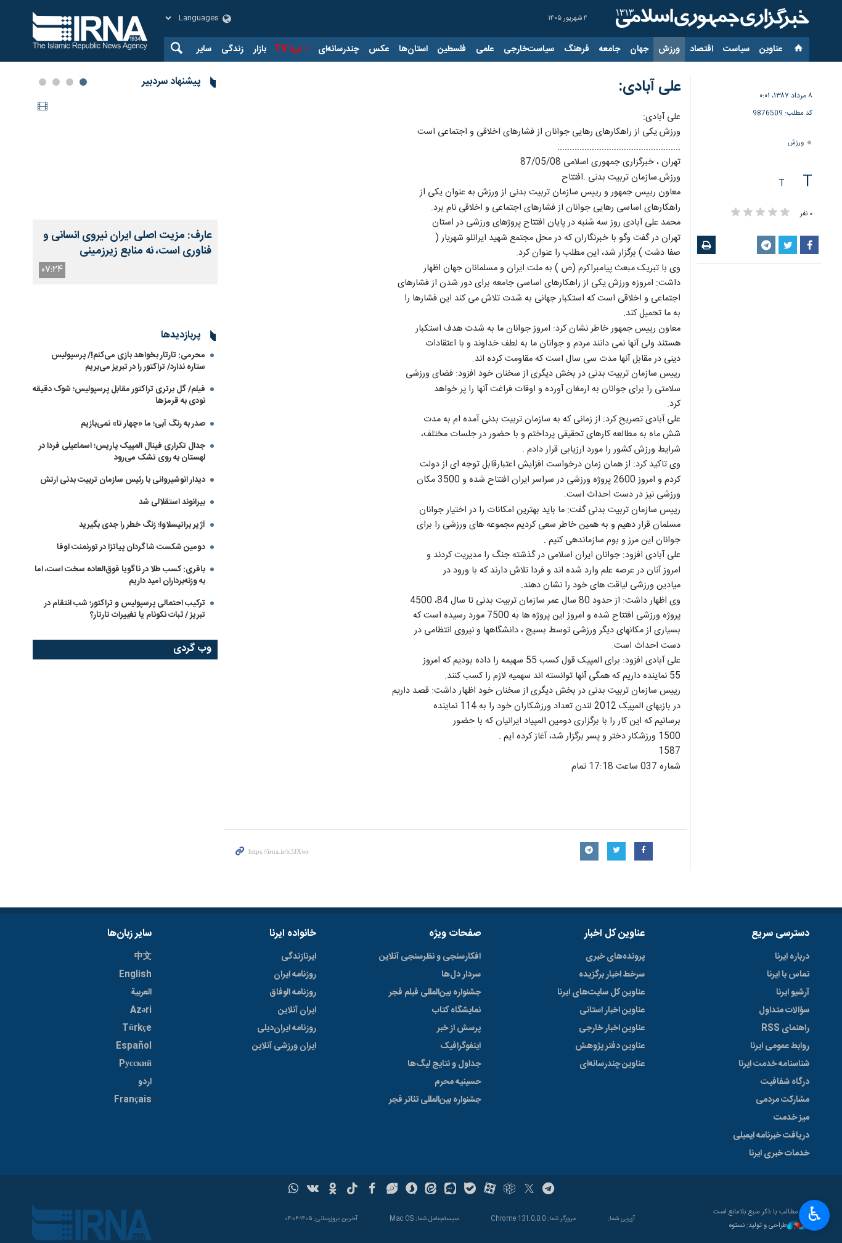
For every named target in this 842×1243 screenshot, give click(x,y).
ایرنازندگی (298, 956)
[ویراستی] (391, 1190)
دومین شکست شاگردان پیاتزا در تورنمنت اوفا (131, 547)
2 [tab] (69, 82)
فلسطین (452, 49)
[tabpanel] (125, 190)
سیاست (736, 49)
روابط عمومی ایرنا (779, 1046)
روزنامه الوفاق (292, 992)
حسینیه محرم (458, 1082)
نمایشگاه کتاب (456, 1010)
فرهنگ (576, 49)
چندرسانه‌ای (338, 49)
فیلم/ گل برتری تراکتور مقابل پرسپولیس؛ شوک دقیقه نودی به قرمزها (119, 395)
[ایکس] (529, 1190)
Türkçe (137, 1028)
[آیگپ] (450, 1190)
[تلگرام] (549, 1190)
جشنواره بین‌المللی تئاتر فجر (435, 1099)
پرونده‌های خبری (615, 956)
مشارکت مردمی (782, 1099)
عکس (379, 49)
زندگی (232, 49)
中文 (143, 956)
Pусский (135, 1064)
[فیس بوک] (372, 1190)
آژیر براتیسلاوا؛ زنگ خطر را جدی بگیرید (142, 525)
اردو (145, 1082)
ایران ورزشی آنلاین (284, 1046)
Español (134, 1046)
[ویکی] (313, 1190)
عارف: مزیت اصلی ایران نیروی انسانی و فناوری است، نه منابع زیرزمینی (127, 243)
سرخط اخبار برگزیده (612, 974)
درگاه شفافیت (785, 1082)
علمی (485, 49)
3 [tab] (56, 82)
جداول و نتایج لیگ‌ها (444, 1064)
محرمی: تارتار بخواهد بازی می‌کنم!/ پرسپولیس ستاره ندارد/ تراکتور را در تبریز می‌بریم (128, 361)
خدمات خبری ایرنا (779, 1153)
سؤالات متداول (784, 1010)
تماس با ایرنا (788, 974)
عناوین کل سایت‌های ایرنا (601, 992)
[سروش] (411, 1190)
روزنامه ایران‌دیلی (286, 1028)
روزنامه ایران (295, 974)
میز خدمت (791, 1117)
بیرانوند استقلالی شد (172, 502)
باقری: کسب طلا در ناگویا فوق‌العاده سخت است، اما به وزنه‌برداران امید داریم (120, 575)
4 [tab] (42, 82)
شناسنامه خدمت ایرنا (773, 1064)
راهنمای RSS (785, 1028)
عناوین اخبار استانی (612, 1010)
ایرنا (710, 18)
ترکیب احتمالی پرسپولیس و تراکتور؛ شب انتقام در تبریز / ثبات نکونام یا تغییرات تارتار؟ (124, 609)
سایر (204, 49)
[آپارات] (489, 1190)
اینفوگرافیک (460, 1046)
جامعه (609, 49)
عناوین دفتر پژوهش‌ (610, 1046)
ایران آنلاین (297, 1010)
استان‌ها (413, 49)
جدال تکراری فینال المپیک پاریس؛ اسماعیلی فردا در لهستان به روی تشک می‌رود (122, 452)
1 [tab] (83, 82)
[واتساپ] (293, 1190)
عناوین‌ (770, 49)
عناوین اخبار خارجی (612, 1028)
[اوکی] (332, 1190)
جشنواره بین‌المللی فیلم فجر (435, 992)
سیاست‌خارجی (529, 49)
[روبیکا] (509, 1190)
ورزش (669, 49)
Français (133, 1099)
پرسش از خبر (459, 1028)
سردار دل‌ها (461, 974)
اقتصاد (701, 49)
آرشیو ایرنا (792, 992)
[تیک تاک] (352, 1190)
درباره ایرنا (792, 956)
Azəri (141, 1010)
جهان (639, 49)
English (135, 974)
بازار (259, 49)
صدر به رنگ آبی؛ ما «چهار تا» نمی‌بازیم (143, 424)
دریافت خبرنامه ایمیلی (771, 1135)
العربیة (141, 992)
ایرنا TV (288, 49)
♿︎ (815, 1214)
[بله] (470, 1190)
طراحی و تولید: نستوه (758, 1226)
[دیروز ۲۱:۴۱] (125, 158)
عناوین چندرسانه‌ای (612, 1064)
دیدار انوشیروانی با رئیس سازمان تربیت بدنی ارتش (121, 480)
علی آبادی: (649, 87)
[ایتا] (431, 1190)
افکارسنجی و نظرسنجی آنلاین (430, 956)
